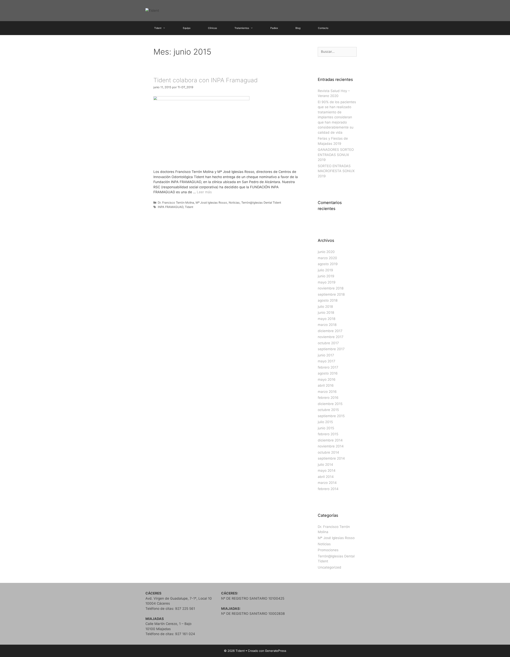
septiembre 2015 (331, 416)
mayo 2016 (326, 379)
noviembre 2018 (330, 288)
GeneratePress (275, 651)
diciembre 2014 (330, 440)
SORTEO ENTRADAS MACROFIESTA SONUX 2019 (336, 171)
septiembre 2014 (331, 458)
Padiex (274, 27)
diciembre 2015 (330, 404)
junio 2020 (326, 252)
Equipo (186, 27)
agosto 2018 (327, 300)
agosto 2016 (328, 373)
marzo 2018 (327, 325)
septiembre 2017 (331, 349)
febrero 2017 (328, 367)
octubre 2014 (328, 452)
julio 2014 (325, 465)
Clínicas (212, 27)
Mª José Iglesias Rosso (211, 202)
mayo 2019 (326, 282)
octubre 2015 (328, 410)
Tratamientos (241, 27)
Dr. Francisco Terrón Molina (176, 202)
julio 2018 (325, 307)
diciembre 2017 (330, 331)
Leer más (204, 192)
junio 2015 (326, 428)
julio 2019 (325, 270)
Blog (297, 27)
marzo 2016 (327, 392)
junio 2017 (326, 355)
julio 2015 (325, 422)
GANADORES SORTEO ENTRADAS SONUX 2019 (336, 155)
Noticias (234, 202)
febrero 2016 (328, 398)
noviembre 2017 (330, 337)
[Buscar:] (337, 52)
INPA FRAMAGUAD (170, 207)
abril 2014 (326, 477)
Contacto (323, 27)
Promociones (328, 550)
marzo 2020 (327, 258)
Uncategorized (329, 567)
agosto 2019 (328, 264)
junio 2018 (326, 313)
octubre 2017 (328, 343)
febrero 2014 (328, 489)
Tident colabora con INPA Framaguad (205, 80)
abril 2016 (326, 385)
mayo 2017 (326, 361)
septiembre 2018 (331, 294)
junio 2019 (326, 276)
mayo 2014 (326, 471)
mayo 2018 (326, 319)
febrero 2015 (328, 434)
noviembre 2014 (331, 446)
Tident (157, 27)
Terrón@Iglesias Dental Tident (261, 202)
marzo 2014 (327, 483)
